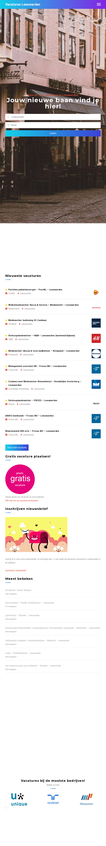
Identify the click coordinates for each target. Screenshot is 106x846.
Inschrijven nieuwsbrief (15, 570)
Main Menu (99, 4)
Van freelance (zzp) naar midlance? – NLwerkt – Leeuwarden (33, 666)
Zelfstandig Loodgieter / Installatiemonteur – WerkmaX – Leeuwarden (37, 640)
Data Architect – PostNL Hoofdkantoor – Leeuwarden (29, 603)
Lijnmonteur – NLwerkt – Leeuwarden (22, 615)
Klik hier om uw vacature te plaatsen (21, 500)
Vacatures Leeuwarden (22, 4)
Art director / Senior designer (18, 590)
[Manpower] (53, 799)
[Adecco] (87, 799)
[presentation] (5, 808)
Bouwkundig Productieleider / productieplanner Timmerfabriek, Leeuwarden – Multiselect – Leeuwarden (52, 628)
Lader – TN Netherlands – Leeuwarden (23, 653)
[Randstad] (19, 799)
